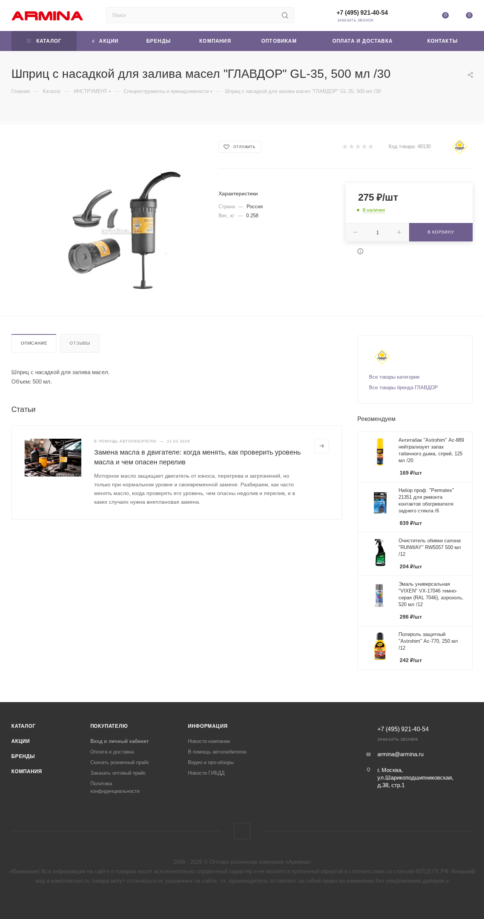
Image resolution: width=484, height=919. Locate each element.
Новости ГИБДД (206, 773)
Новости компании (209, 741)
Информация (207, 726)
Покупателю (109, 726)
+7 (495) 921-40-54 (362, 12)
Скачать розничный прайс (119, 762)
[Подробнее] (322, 446)
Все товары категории (394, 377)
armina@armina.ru (400, 754)
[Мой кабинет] (421, 17)
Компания (26, 771)
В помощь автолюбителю (217, 752)
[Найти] (285, 15)
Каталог (23, 726)
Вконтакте (242, 831)
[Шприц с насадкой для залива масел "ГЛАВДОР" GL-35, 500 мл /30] (121, 231)
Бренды (23, 756)
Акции (20, 741)
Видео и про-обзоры (211, 762)
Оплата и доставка (112, 752)
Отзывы (80, 343)
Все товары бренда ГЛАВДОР (403, 387)
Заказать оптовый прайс (118, 773)
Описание (34, 343)
